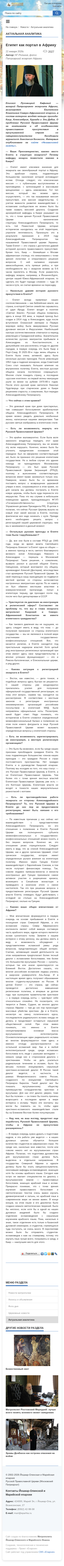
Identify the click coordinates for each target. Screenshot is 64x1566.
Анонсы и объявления (20, 1299)
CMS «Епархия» (47, 1552)
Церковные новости (19, 1313)
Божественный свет (17, 1369)
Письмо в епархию (53, 3)
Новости (24, 27)
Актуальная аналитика (42, 27)
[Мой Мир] (52, 1253)
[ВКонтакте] (42, 1253)
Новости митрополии (19, 1293)
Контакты (57, 6)
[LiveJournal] (56, 1253)
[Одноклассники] (49, 1253)
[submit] (57, 13)
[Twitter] (45, 1253)
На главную (11, 27)
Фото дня (13, 1306)
